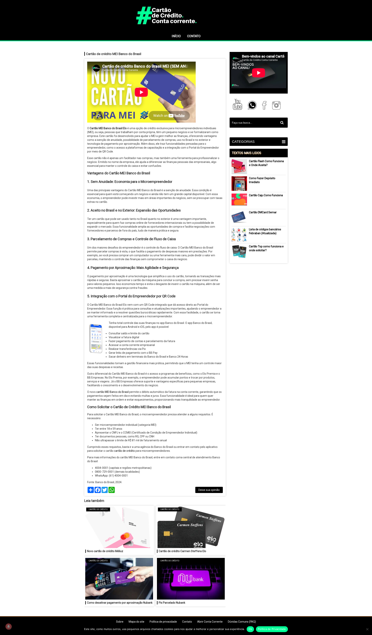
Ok (250, 629)
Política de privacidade (163, 621)
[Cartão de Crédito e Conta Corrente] (186, 30)
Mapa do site (136, 621)
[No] (367, 629)
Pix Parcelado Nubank (172, 602)
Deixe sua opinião (209, 489)
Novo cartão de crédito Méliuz (105, 551)
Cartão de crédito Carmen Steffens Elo (182, 551)
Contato (194, 36)
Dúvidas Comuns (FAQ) (242, 621)
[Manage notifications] (8, 626)
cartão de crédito (124, 450)
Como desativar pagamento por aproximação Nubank (119, 602)
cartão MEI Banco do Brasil (112, 391)
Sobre (119, 621)
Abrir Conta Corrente (210, 621)
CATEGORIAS (243, 142)
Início (176, 36)
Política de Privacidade (272, 629)
